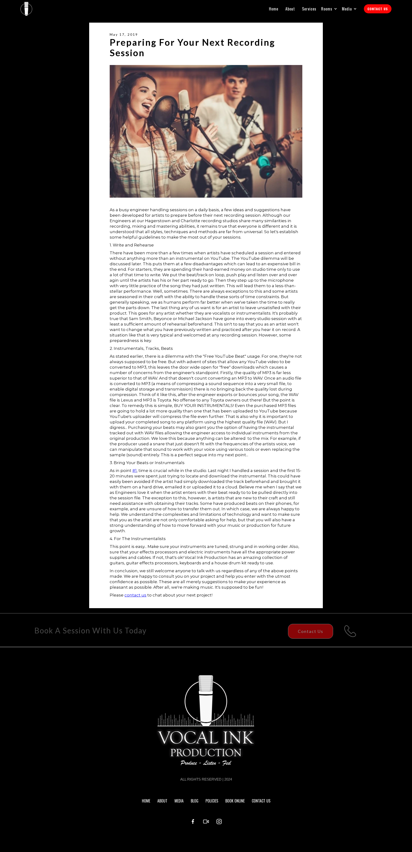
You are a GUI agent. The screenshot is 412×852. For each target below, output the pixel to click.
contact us (135, 595)
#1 (134, 470)
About (290, 8)
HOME (146, 801)
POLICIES (212, 801)
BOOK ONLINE (235, 801)
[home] (26, 9)
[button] (331, 9)
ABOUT (162, 801)
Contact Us (310, 631)
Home (273, 8)
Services (309, 8)
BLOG (194, 801)
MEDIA (179, 801)
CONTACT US (377, 8)
